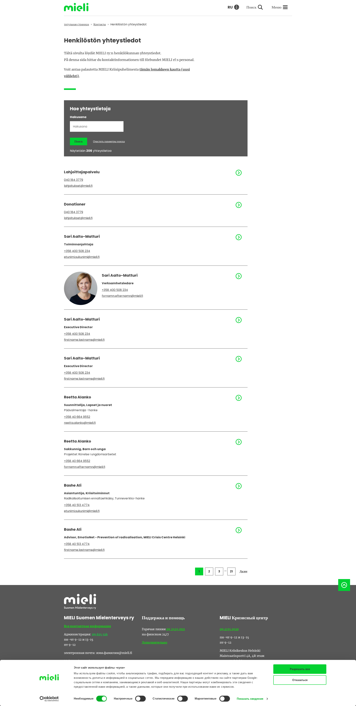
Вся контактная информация (87, 626)
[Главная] (79, 7)
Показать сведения (250, 698)
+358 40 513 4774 (77, 505)
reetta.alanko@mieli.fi (80, 423)
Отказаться (300, 680)
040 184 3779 (73, 180)
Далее (243, 571)
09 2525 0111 (175, 629)
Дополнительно (154, 642)
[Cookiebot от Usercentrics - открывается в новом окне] (49, 699)
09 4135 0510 (229, 629)
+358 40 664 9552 (77, 417)
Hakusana (78, 117)
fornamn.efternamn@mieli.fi (122, 296)
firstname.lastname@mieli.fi (84, 340)
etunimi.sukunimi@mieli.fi (82, 257)
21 (231, 571)
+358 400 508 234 (77, 251)
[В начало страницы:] (344, 585)
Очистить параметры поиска (109, 141)
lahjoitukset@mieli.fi (78, 186)
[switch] (140, 699)
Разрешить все (300, 669)
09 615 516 (100, 634)
